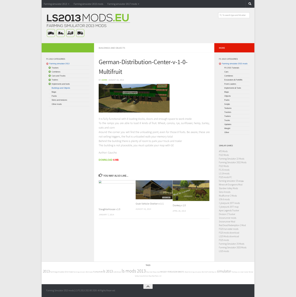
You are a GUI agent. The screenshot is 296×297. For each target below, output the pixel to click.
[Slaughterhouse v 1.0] (117, 192)
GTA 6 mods (224, 199)
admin (104, 79)
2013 (46, 271)
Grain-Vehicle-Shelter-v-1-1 (150, 203)
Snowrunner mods (227, 217)
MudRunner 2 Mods (228, 195)
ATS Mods (223, 151)
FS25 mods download (229, 232)
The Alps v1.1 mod (237, 272)
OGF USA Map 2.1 (210, 272)
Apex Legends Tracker (229, 210)
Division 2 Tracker (227, 214)
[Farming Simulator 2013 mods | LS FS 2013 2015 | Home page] (88, 25)
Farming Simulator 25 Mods (231, 243)
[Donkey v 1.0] (191, 190)
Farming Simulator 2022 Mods (232, 162)
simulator (224, 271)
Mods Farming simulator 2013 (195, 272)
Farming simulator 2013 (55, 3)
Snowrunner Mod (227, 221)
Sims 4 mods (224, 191)
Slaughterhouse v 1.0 (109, 209)
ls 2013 (108, 271)
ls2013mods (117, 272)
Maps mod (156, 272)
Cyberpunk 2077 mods (229, 203)
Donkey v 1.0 (179, 205)
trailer (246, 272)
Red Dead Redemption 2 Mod (232, 225)
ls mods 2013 (134, 271)
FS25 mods (224, 240)
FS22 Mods (224, 155)
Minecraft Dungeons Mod (230, 184)
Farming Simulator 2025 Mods (232, 247)
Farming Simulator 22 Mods (231, 158)
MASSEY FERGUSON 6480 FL (172, 271)
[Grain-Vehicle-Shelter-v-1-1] (154, 189)
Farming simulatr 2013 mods (83, 272)
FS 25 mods (224, 169)
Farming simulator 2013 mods (61, 272)
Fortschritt (98, 271)
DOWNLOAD (106, 160)
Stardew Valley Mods (228, 188)
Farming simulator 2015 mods (88, 3)
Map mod (149, 272)
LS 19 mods (224, 173)
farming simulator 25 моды (231, 180)
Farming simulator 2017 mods (122, 3)
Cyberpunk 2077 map (229, 206)
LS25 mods (224, 251)
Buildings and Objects (112, 47)
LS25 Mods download (229, 236)
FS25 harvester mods (228, 228)
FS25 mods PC (225, 177)
